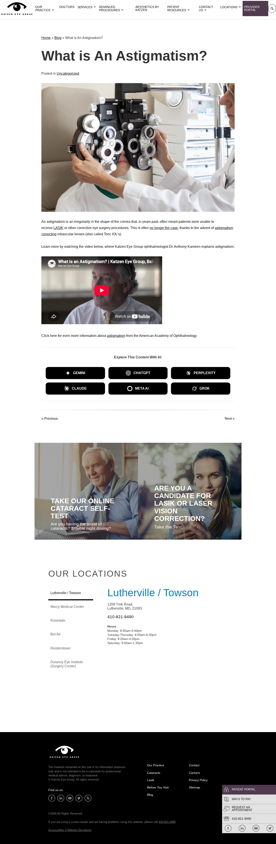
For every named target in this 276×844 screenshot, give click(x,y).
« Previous (49, 418)
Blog (57, 38)
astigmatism (116, 336)
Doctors (66, 7)
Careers (194, 772)
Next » (230, 418)
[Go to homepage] (17, 8)
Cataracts (153, 772)
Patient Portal (243, 789)
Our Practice (155, 765)
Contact (194, 765)
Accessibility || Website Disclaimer (69, 830)
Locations (228, 7)
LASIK (58, 228)
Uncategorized (68, 73)
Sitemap (194, 787)
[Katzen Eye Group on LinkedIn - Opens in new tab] (242, 828)
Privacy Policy (198, 780)
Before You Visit (158, 787)
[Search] (272, 8)
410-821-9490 (241, 818)
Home (46, 38)
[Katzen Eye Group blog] (88, 798)
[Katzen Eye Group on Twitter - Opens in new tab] (269, 828)
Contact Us (206, 8)
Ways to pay (241, 799)
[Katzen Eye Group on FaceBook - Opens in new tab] (228, 828)
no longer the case (164, 228)
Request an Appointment (242, 809)
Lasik (150, 780)
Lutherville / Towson (153, 592)
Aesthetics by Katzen (147, 8)
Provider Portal (252, 8)
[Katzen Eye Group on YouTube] (255, 828)
